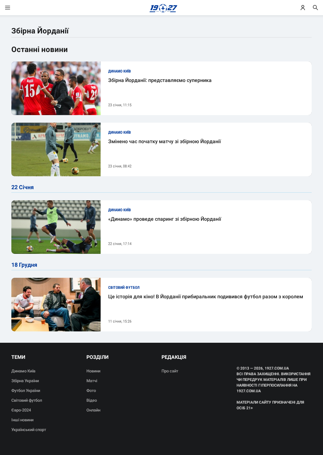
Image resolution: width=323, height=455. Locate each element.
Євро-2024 (21, 410)
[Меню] (14, 7)
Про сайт (170, 371)
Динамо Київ (23, 371)
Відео (91, 400)
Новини (93, 371)
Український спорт (28, 429)
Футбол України (25, 390)
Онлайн (93, 410)
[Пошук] (315, 7)
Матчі (91, 380)
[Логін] (302, 7)
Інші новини (22, 419)
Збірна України (25, 380)
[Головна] (162, 7)
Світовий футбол (26, 400)
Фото (91, 390)
